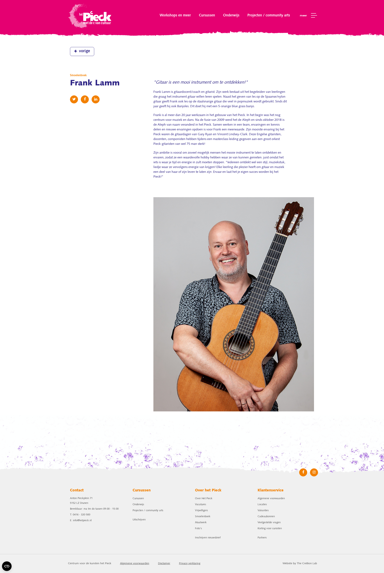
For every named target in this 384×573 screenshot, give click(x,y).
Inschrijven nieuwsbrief (208, 537)
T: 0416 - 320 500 (80, 514)
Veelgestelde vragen (269, 522)
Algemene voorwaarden (271, 498)
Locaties (262, 504)
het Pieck (90, 15)
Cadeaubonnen (266, 516)
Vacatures (200, 504)
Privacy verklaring (189, 563)
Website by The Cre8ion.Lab (300, 563)
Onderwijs (231, 15)
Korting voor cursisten (270, 528)
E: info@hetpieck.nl (81, 520)
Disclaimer (164, 563)
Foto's (198, 528)
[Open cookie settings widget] (7, 566)
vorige (84, 51)
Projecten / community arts (268, 15)
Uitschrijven (139, 519)
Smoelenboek (202, 516)
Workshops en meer (175, 15)
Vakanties (263, 510)
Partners (262, 537)
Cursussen (207, 15)
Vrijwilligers (201, 510)
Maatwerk (201, 522)
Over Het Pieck (203, 498)
